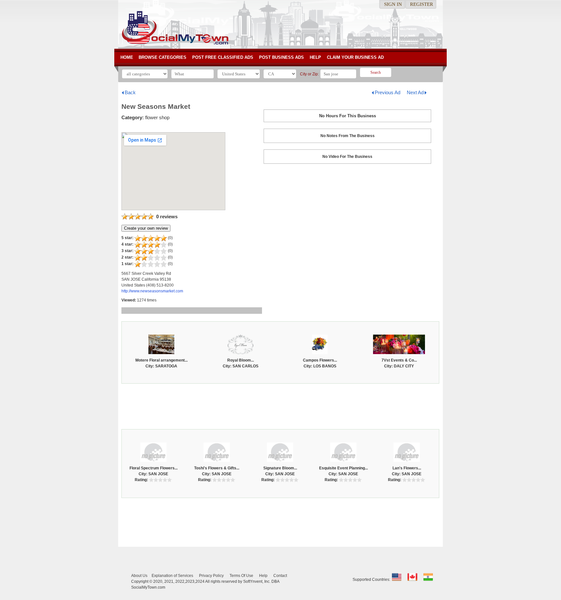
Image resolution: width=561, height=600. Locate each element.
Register (421, 4)
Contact (280, 575)
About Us (139, 575)
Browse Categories (162, 57)
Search (375, 72)
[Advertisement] (280, 404)
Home (126, 57)
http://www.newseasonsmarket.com (152, 291)
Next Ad (415, 92)
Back (130, 92)
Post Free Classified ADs (222, 57)
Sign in (393, 4)
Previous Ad (387, 92)
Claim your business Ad (355, 57)
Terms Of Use (241, 575)
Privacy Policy (211, 575)
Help (315, 57)
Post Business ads (281, 57)
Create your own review (146, 228)
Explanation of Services (172, 575)
